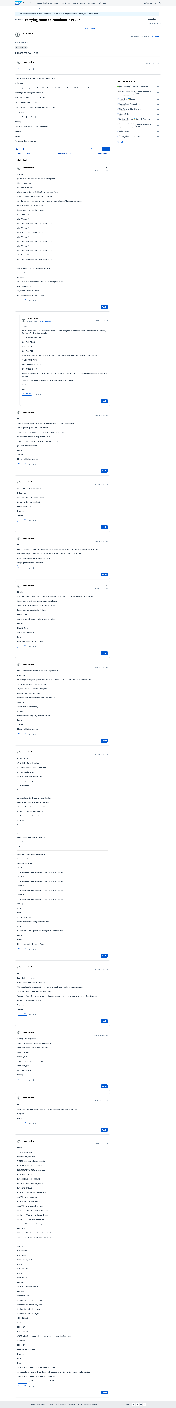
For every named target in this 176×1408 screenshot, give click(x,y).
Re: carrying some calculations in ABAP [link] (87, 8)
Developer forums (68, 14)
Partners (75, 3)
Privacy (32, 1404)
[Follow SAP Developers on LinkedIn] (145, 1404)
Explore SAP (148, 3)
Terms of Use (40, 1404)
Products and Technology (43, 3)
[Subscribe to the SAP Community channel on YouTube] (141, 1404)
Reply (104, 307)
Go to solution (89, 29)
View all (120, 142)
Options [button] (159, 19)
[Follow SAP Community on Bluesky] (137, 1404)
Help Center (91, 3)
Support (79, 1404)
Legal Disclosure (60, 1404)
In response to (40, 322)
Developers (66, 3)
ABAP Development (21, 47)
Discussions (71, 8)
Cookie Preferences (90, 1404)
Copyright (50, 1404)
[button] (152, 36)
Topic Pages (102, 3)
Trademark (71, 1404)
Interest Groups (36, 8)
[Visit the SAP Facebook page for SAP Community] (134, 1404)
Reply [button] (105, 149)
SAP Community (19, 8)
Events (82, 3)
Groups (56, 3)
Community (27, 3)
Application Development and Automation (54, 8)
